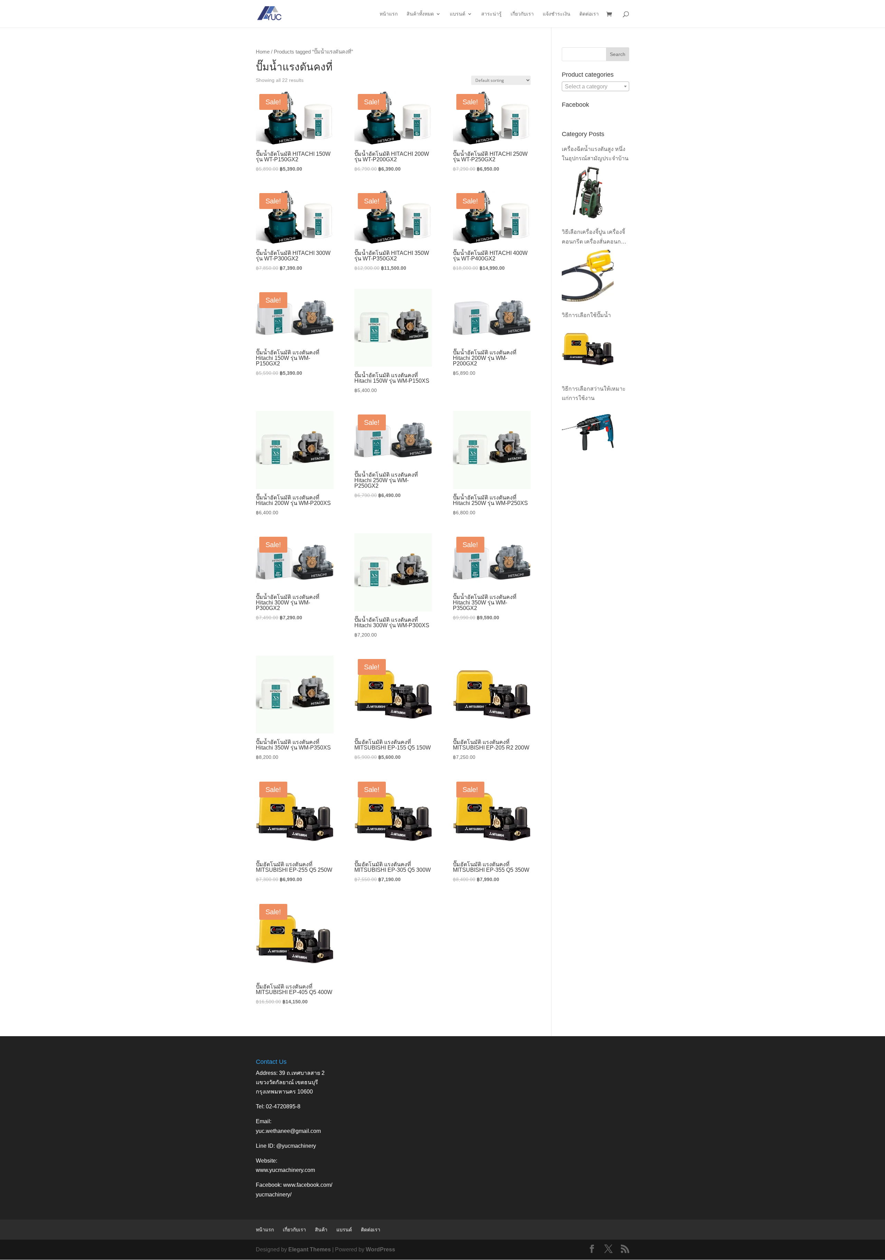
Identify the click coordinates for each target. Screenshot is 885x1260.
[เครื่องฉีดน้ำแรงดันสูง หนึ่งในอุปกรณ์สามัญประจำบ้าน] (588, 192)
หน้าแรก (389, 14)
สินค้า (321, 1229)
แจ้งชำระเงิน (556, 14)
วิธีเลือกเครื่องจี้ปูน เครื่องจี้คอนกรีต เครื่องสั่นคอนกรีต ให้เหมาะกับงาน (594, 237)
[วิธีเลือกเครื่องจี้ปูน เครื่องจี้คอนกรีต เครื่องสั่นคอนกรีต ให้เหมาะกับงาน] (588, 276)
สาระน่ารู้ (491, 14)
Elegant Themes (309, 1249)
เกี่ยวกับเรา (522, 14)
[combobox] (595, 86)
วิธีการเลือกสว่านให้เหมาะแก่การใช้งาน (594, 393)
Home (263, 52)
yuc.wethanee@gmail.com (288, 1131)
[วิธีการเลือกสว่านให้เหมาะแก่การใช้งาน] (588, 432)
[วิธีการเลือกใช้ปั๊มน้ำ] (588, 349)
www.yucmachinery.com (285, 1170)
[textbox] (595, 87)
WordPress (380, 1249)
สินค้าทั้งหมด (420, 14)
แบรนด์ (457, 14)
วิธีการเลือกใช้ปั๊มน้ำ (586, 315)
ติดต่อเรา (589, 14)
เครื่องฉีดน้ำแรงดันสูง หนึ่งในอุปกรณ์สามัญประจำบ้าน (595, 153)
